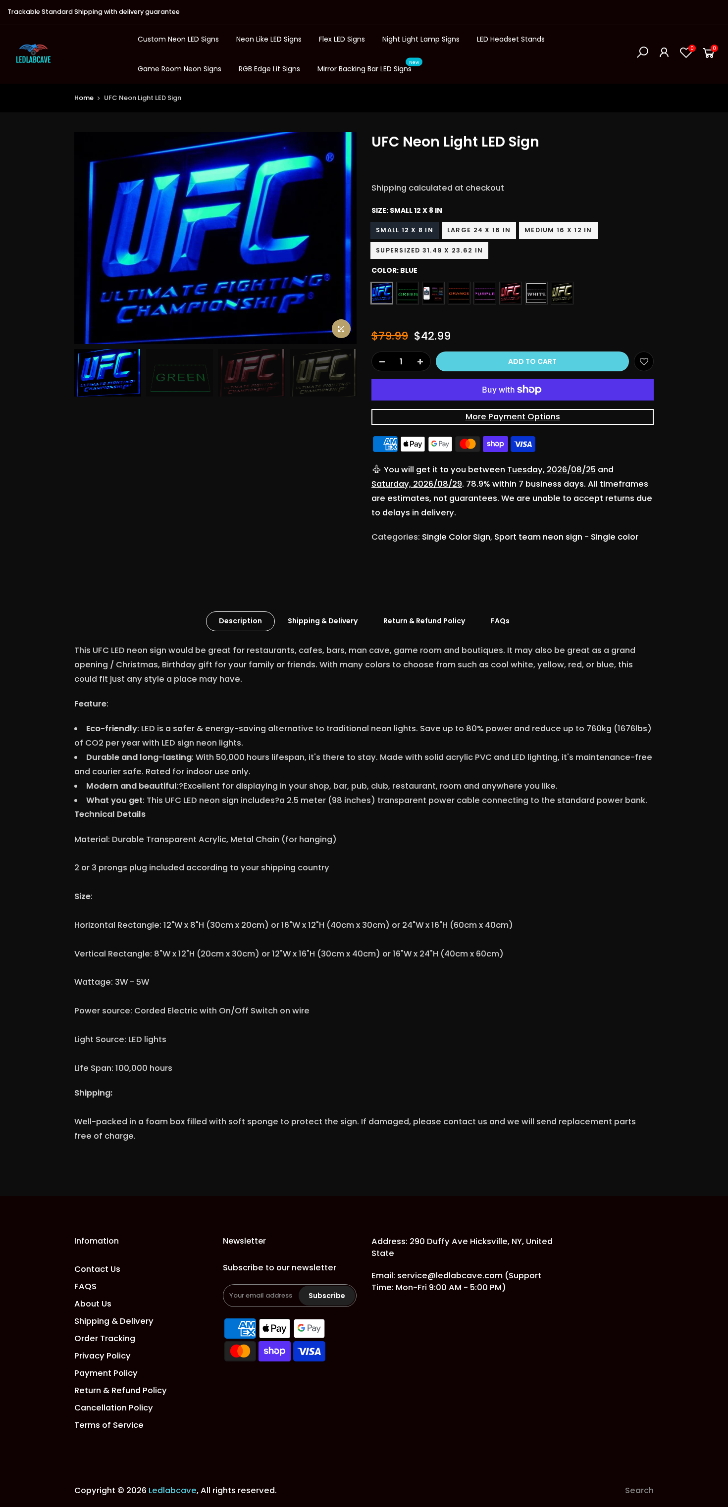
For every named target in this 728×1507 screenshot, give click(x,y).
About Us (92, 1303)
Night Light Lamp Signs (421, 39)
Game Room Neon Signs (179, 69)
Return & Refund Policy (424, 621)
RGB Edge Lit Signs (269, 69)
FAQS (85, 1286)
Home (84, 97)
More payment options (513, 416)
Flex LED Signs (342, 39)
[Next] (339, 238)
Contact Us (97, 1269)
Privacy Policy (102, 1355)
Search (639, 1490)
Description (240, 621)
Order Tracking (104, 1338)
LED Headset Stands (511, 39)
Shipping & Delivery (323, 621)
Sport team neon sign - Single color (566, 537)
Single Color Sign (456, 537)
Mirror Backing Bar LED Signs (368, 66)
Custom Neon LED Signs (178, 39)
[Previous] (92, 238)
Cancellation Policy (113, 1407)
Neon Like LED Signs (269, 39)
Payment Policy (106, 1373)
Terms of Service (109, 1425)
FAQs (500, 621)
